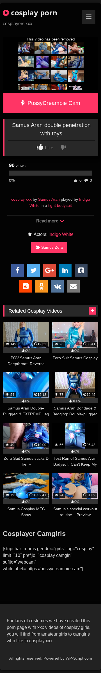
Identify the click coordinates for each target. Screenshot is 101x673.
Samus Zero (52, 247)
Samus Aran (49, 199)
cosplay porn (33, 13)
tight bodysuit (60, 205)
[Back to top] (83, 656)
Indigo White (61, 234)
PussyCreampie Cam (53, 103)
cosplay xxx (21, 199)
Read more (47, 221)
